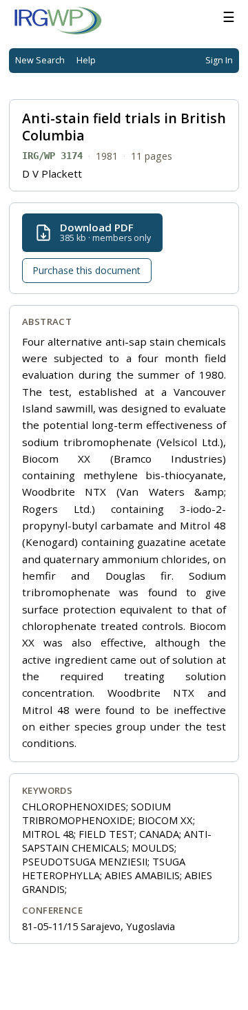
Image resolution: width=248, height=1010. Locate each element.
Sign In (219, 60)
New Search (40, 60)
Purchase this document (86, 270)
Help (86, 60)
